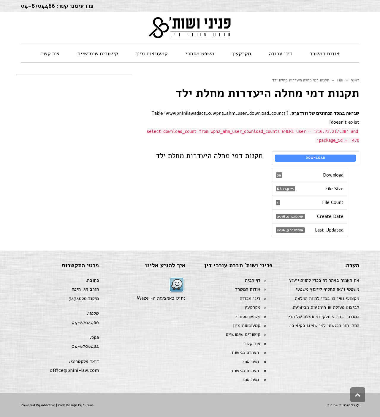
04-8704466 (38, 6)
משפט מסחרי (248, 316)
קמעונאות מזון (246, 325)
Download (315, 158)
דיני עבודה (250, 298)
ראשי (355, 80)
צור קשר (252, 343)
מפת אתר (250, 361)
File (340, 80)
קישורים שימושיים (243, 334)
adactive (48, 405)
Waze (143, 298)
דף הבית (252, 280)
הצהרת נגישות (245, 352)
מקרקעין (252, 307)
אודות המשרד (247, 289)
